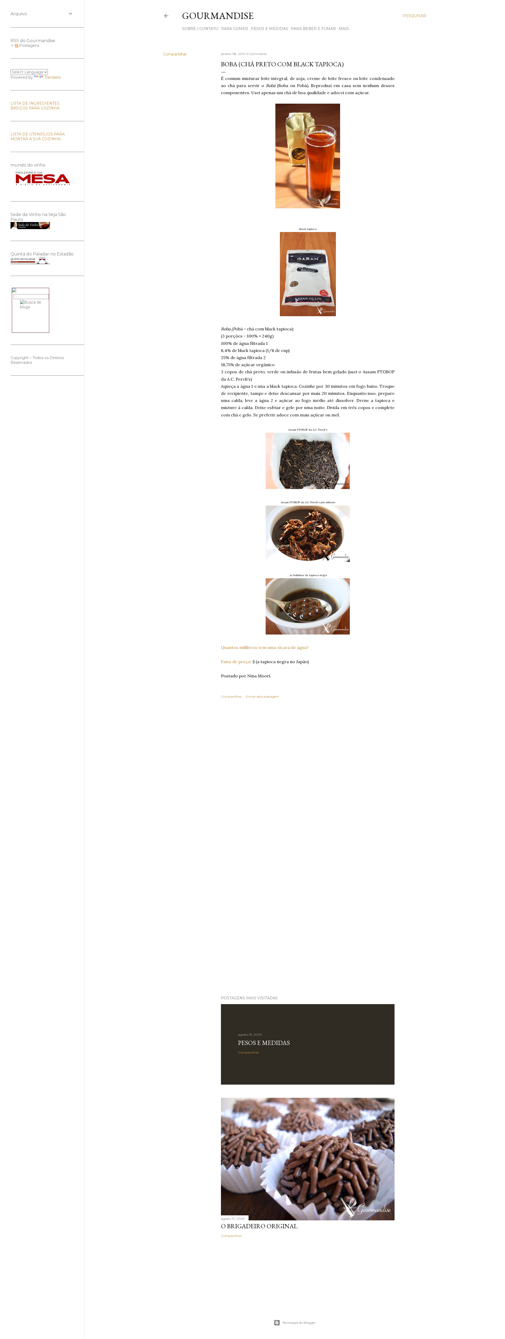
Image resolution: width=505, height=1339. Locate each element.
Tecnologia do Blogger (299, 1323)
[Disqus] (308, 779)
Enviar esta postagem (262, 696)
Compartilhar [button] (175, 54)
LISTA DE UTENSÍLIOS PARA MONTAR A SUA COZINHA (38, 136)
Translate (52, 77)
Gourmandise (218, 15)
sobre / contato (200, 28)
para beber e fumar (313, 28)
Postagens (28, 45)
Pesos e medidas (264, 1043)
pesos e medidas (269, 28)
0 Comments (256, 54)
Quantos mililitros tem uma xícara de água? (265, 647)
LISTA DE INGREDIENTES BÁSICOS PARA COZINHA (35, 105)
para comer (234, 28)
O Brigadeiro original (259, 1226)
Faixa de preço (235, 661)
